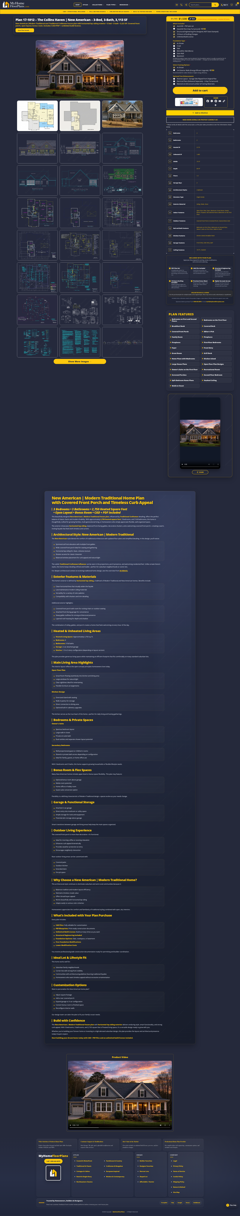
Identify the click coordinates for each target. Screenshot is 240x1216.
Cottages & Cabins (83, 1171)
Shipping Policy (178, 1182)
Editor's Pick (209, 331)
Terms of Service (179, 1171)
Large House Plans (179, 364)
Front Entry (208, 348)
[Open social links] (186, 5)
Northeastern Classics (84, 1182)
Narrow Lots (144, 1171)
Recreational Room (212, 369)
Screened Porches (179, 375)
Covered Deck (209, 326)
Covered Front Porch (180, 331)
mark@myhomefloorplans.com (215, 301)
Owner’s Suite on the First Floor (185, 369)
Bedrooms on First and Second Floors (184, 320)
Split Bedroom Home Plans (183, 380)
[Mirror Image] (119, 50)
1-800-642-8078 (197, 301)
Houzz (188, 1202)
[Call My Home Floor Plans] (181, 5)
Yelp (172, 1202)
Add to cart (200, 90)
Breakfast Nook (178, 326)
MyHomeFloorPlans (119, 1212)
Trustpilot (164, 1202)
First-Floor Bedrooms (212, 342)
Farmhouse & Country (114, 1161)
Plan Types (111, 5)
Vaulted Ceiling (210, 380)
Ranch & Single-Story (84, 1176)
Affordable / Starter (147, 1182)
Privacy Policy (178, 1166)
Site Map (176, 1192)
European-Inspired (112, 1171)
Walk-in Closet (178, 386)
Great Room (177, 353)
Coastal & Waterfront (84, 1161)
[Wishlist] (232, 5)
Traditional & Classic (83, 1166)
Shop (78, 5)
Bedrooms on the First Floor (215, 320)
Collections (97, 5)
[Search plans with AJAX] (215, 5)
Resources (124, 5)
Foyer (174, 348)
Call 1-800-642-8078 (53, 1161)
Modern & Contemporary (115, 1176)
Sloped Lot (143, 1176)
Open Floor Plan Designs (214, 364)
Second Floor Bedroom (213, 375)
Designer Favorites (146, 1166)
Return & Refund (179, 1187)
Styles (85, 5)
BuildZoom (197, 1202)
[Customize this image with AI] (119, 44)
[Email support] (177, 5)
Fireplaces (208, 337)
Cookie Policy (178, 1176)
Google (180, 1202)
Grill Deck (208, 353)
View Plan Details (23, 30)
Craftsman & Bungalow (114, 1166)
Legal (175, 1161)
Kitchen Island (210, 359)
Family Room (177, 337)
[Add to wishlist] (200, 112)
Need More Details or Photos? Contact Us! (200, 120)
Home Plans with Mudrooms (183, 359)
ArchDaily (124, 571)
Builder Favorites (146, 1161)
